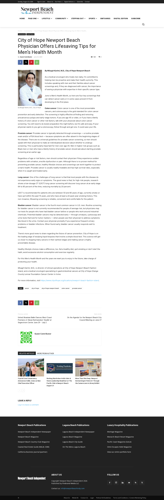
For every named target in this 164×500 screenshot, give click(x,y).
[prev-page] (19, 390)
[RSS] (135, 482)
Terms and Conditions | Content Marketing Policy (129, 498)
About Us (67, 498)
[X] (25, 62)
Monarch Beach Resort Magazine (120, 437)
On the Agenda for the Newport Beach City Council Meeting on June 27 (84, 318)
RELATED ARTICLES (26, 353)
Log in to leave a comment (28, 405)
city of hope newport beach (50, 288)
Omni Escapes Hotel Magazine (119, 447)
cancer (27, 288)
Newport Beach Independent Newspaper (34, 432)
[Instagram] (116, 482)
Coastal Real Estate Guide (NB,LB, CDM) (33, 447)
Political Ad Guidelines (103, 498)
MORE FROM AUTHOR (45, 353)
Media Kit (75, 498)
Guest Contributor (26, 57)
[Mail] (129, 482)
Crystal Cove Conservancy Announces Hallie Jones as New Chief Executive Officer (29, 381)
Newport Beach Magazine (28, 437)
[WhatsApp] (36, 62)
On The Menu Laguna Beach (74, 447)
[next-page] (23, 390)
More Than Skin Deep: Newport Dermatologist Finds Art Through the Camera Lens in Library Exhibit (87, 381)
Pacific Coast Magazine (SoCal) (119, 442)
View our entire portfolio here (119, 452)
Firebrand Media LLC (70, 483)
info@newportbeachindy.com (73, 488)
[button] (143, 24)
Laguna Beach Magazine (72, 437)
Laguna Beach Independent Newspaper (78, 432)
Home (20, 31)
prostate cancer (77, 288)
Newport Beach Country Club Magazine (34, 442)
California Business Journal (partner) (32, 452)
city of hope (35, 288)
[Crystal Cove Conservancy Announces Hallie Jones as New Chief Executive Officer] (31, 367)
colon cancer (66, 288)
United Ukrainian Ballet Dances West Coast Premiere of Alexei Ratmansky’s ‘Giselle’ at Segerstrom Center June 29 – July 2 (35, 320)
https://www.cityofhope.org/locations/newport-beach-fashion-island (70, 280)
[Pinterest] (31, 62)
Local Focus (30, 34)
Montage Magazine (115, 432)
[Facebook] (20, 62)
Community (28, 31)
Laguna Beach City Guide (73, 442)
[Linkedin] (122, 482)
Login (92, 498)
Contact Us (84, 498)
